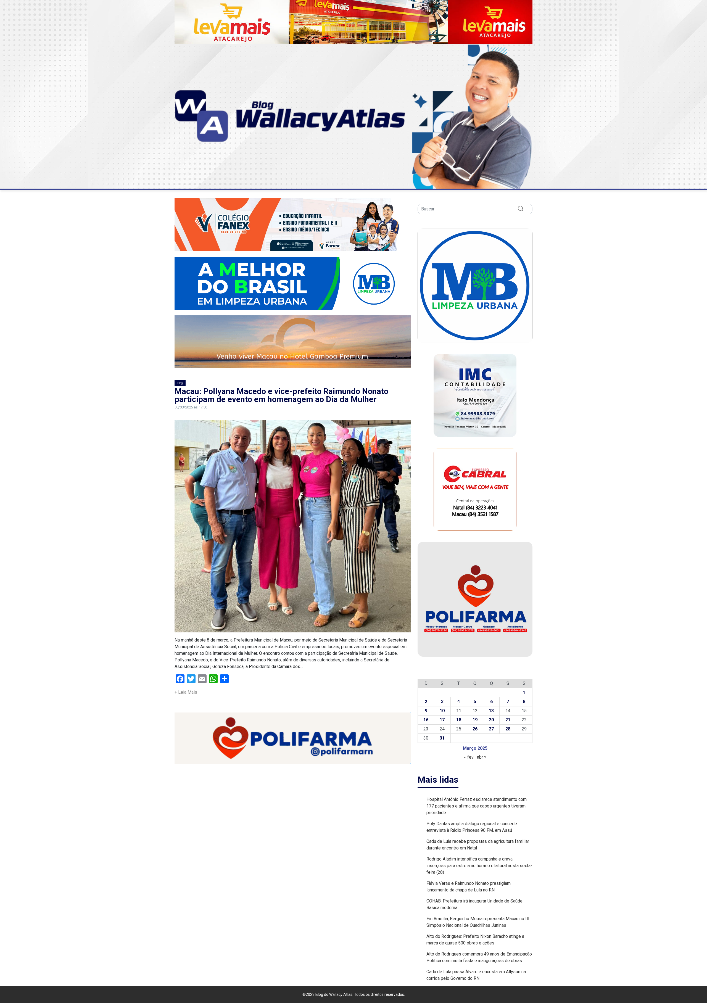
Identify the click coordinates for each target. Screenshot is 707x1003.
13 (491, 710)
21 (507, 719)
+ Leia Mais (186, 692)
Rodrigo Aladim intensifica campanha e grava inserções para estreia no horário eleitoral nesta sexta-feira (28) (479, 865)
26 (475, 729)
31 (442, 738)
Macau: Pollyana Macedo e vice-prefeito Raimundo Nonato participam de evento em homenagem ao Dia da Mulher (281, 395)
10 (442, 710)
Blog (180, 383)
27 (491, 729)
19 (475, 719)
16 (425, 719)
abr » (481, 757)
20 (491, 719)
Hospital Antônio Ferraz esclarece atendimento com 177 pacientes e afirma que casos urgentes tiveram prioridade (476, 806)
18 (458, 719)
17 (442, 719)
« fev (469, 757)
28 (507, 729)
